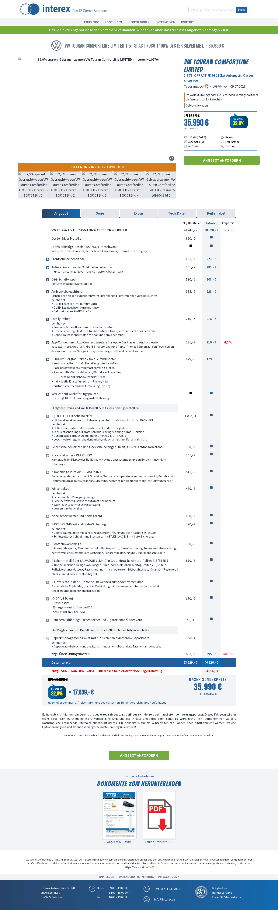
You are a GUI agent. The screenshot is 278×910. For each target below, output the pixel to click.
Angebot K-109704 (119, 842)
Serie (100, 213)
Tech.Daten (177, 213)
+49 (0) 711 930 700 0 (167, 889)
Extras (139, 213)
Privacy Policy (168, 877)
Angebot (61, 213)
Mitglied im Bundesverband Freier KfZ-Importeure (226, 892)
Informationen (138, 22)
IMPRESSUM (106, 877)
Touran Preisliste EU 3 (159, 842)
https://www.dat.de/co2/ (139, 867)
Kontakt (187, 22)
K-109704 (216, 86)
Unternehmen (165, 22)
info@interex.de (164, 899)
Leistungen (113, 22)
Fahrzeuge (91, 22)
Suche (241, 9)
